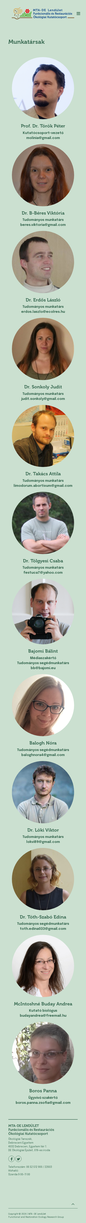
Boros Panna (43, 1091)
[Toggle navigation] (78, 13)
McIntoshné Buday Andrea (43, 1004)
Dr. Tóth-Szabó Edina (43, 917)
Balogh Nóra (43, 743)
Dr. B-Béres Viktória (43, 213)
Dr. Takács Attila (43, 474)
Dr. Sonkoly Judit (43, 387)
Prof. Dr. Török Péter (43, 126)
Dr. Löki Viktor (43, 830)
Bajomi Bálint (43, 651)
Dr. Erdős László (43, 300)
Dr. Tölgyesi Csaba (43, 561)
